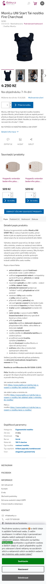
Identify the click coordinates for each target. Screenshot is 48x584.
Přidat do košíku (24, 105)
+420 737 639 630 (12, 519)
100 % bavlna (21, 442)
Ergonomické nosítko (24, 429)
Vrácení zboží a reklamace (12, 504)
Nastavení (23, 569)
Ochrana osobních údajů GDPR (13, 500)
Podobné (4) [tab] (15, 219)
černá (17, 439)
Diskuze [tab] (35, 219)
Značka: (9, 26)
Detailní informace (8, 132)
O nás (3, 492)
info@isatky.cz (10, 515)
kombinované (35, 448)
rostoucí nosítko (22, 445)
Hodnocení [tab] (25, 219)
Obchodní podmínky (9, 496)
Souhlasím (23, 561)
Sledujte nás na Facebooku (16, 523)
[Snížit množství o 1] (10, 106)
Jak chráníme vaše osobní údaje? (17, 554)
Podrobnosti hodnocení (33, 24)
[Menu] (42, 3)
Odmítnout (23, 577)
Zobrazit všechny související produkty (24, 211)
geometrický (29, 452)
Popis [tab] (5, 219)
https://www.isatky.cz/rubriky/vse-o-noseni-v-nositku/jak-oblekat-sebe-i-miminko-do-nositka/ (23, 397)
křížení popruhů (22, 448)
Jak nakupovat (7, 485)
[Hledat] (28, 3)
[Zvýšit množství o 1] (10, 103)
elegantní (19, 452)
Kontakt (4, 489)
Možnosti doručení (35, 97)
